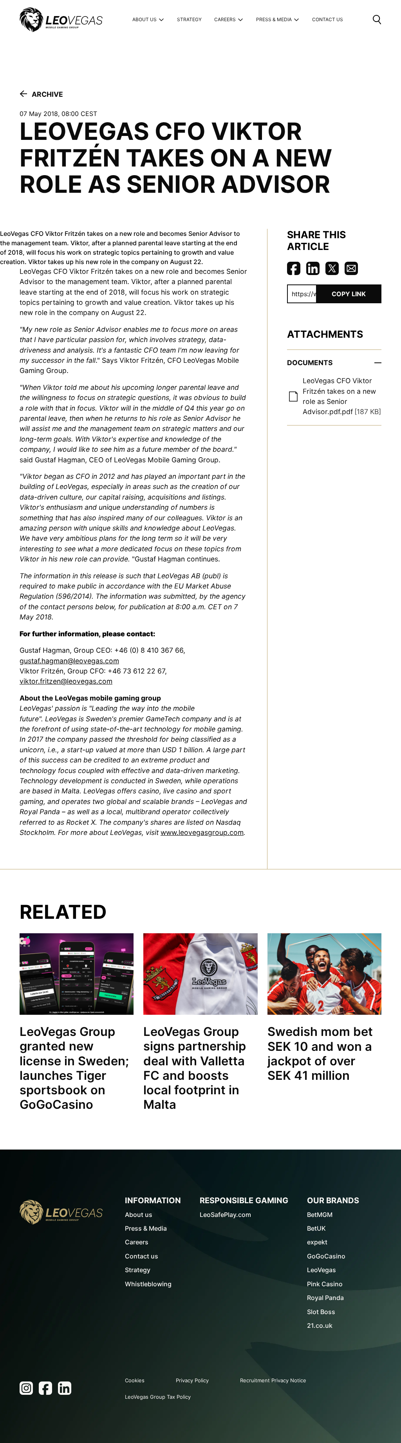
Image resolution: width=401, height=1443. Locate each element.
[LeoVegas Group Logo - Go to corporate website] (61, 19)
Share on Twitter (332, 268)
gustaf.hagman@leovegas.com (69, 661)
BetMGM (319, 1214)
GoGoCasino (326, 1256)
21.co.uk (319, 1325)
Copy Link (349, 294)
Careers (225, 19)
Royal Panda (325, 1298)
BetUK (316, 1228)
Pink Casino (325, 1284)
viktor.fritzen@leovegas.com (66, 681)
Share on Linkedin (313, 268)
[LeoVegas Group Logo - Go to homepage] (61, 1212)
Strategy (189, 19)
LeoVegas (321, 1270)
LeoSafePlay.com (225, 1214)
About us (144, 19)
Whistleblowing (148, 1284)
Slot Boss (321, 1312)
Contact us (141, 1256)
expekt (317, 1242)
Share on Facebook (293, 268)
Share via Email (351, 268)
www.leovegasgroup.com (202, 832)
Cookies (135, 1380)
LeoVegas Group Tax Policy (158, 1397)
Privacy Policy (192, 1380)
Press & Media (274, 19)
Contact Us (327, 19)
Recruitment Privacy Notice (273, 1380)
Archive (47, 94)
